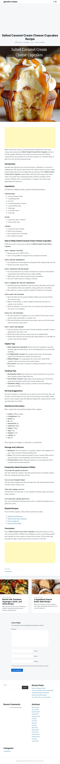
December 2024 (36, 734)
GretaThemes (41, 760)
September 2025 (36, 716)
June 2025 (34, 720)
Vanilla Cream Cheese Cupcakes (17, 519)
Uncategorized (8, 571)
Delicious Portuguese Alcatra (38, 688)
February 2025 (35, 729)
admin (20, 42)
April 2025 (34, 725)
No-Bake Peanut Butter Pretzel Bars (40, 692)
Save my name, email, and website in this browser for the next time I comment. (31, 666)
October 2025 (35, 714)
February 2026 (35, 707)
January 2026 (35, 709)
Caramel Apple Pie (13, 521)
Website (36, 661)
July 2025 (34, 718)
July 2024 (34, 738)
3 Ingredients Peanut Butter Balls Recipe (43, 600)
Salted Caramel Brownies (15, 516)
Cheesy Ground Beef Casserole (39, 695)
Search (5, 685)
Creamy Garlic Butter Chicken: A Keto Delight (42, 690)
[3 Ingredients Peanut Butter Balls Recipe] (46, 586)
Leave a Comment (40, 42)
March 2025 (35, 727)
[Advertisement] (30, 18)
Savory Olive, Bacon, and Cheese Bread (41, 697)
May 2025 (34, 723)
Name (36, 651)
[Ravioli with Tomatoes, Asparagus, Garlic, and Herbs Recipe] (14, 586)
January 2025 (35, 732)
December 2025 (36, 711)
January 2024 (35, 741)
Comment (14, 629)
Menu (55, 1)
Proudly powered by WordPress (22, 760)
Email (36, 656)
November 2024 (36, 736)
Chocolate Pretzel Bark (14, 523)
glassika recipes (10, 2)
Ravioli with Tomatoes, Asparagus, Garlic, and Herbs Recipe (12, 601)
